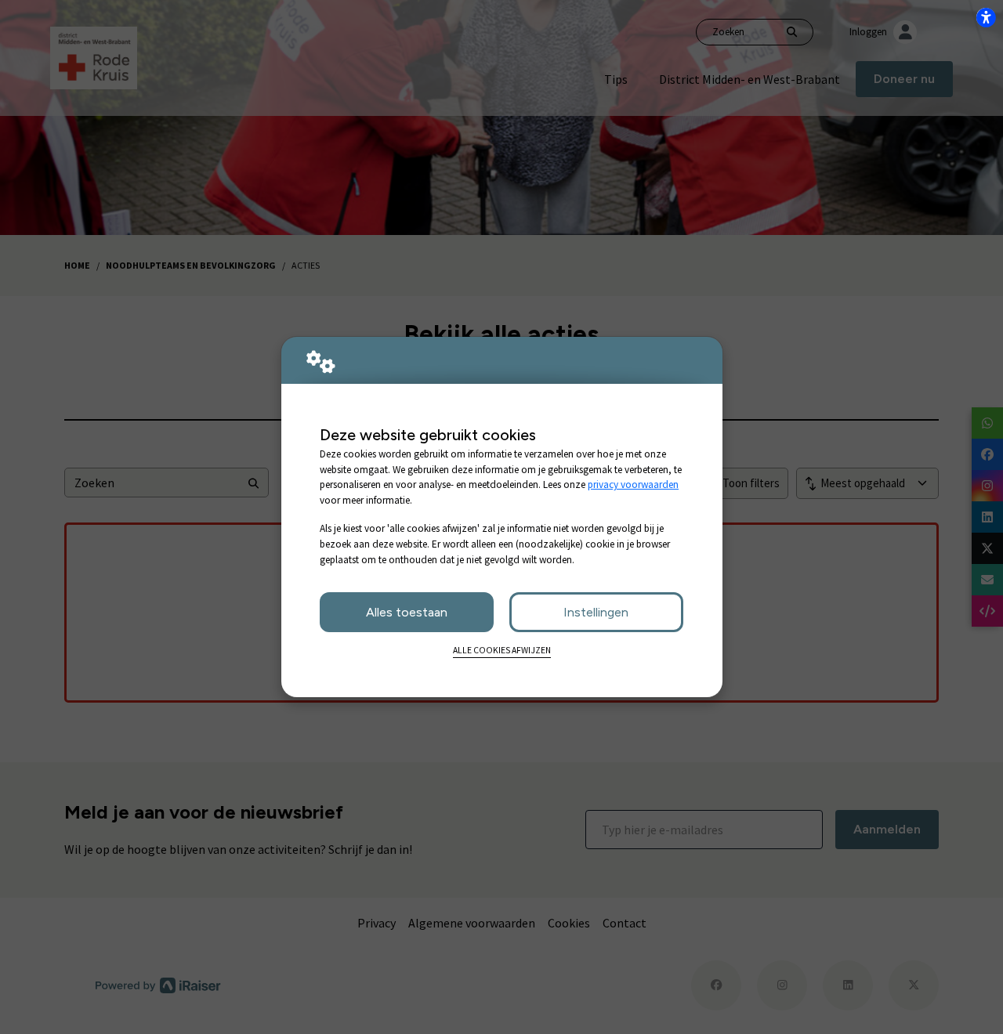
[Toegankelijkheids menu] (985, 17)
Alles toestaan (406, 612)
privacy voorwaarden (633, 484)
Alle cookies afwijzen (502, 650)
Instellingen (595, 612)
